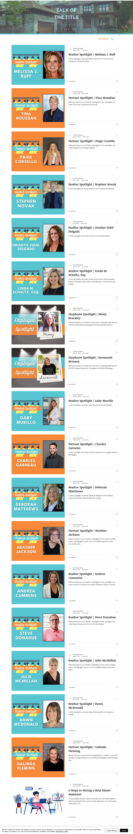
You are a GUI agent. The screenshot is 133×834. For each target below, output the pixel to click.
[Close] (130, 830)
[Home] (64, 29)
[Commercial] (66, 29)
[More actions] (117, 49)
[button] (119, 35)
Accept (124, 830)
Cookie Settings (112, 830)
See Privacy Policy (62, 831)
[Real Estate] (68, 29)
